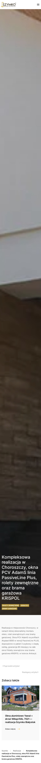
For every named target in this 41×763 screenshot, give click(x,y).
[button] (38, 4)
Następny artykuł (30, 672)
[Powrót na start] (8, 4)
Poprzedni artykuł (11, 666)
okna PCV (24, 605)
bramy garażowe (9, 609)
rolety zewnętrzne (10, 605)
